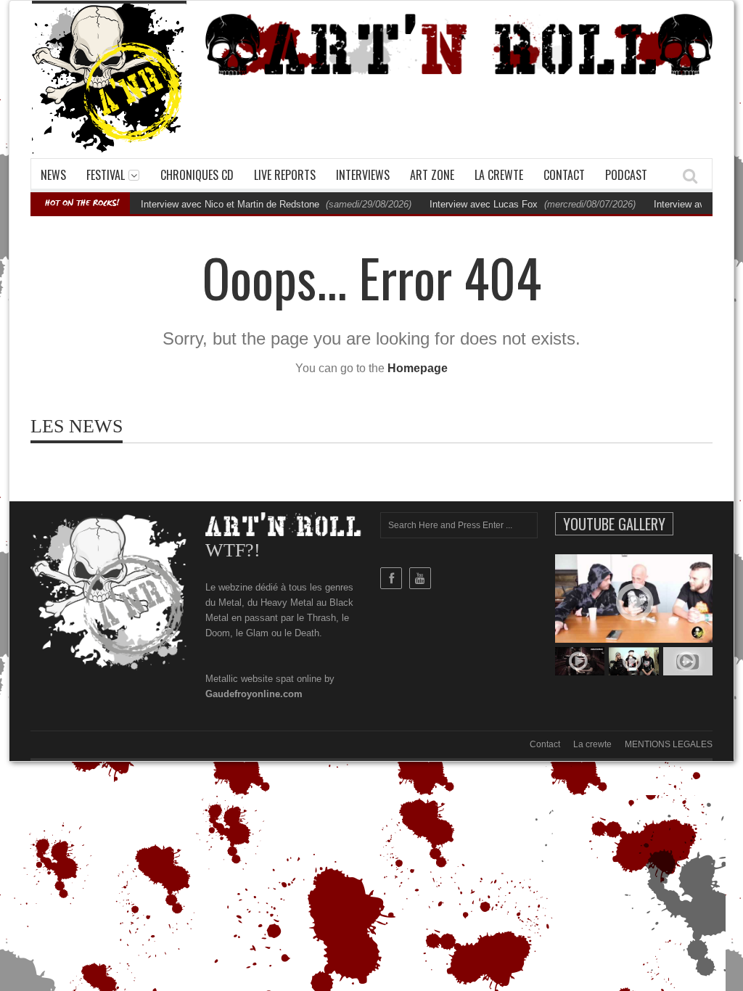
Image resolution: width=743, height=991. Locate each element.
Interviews (363, 175)
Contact (564, 175)
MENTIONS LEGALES (669, 744)
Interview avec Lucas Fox (484, 204)
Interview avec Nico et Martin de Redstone (230, 204)
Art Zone (432, 175)
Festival (105, 175)
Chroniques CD (197, 175)
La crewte (499, 175)
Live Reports (285, 175)
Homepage (417, 368)
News (53, 175)
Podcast (626, 175)
